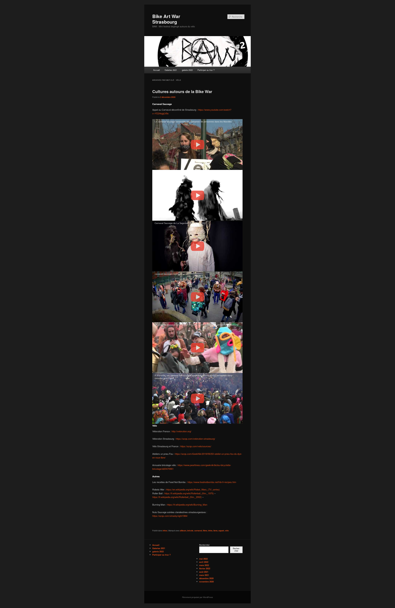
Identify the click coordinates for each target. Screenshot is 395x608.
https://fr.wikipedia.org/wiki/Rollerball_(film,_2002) (177, 497)
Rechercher (204, 544)
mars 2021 (204, 575)
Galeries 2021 (171, 70)
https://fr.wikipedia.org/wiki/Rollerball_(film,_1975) (189, 493)
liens (215, 530)
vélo (227, 530)
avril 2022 (203, 561)
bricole (190, 530)
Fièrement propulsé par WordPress (197, 597)
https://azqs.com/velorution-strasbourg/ (195, 438)
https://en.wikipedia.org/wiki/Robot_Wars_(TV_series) (193, 489)
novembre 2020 (206, 581)
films (205, 530)
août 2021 (203, 571)
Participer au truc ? (206, 70)
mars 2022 (204, 565)
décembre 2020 (206, 578)
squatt (221, 530)
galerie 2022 (187, 70)
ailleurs (183, 530)
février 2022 (204, 568)
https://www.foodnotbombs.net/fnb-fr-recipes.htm (211, 482)
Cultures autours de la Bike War (182, 91)
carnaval (198, 530)
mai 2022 (203, 558)
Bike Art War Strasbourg (166, 19)
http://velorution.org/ (181, 431)
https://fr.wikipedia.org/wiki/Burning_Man (187, 504)
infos (165, 530)
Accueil (156, 70)
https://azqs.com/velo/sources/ (195, 446)
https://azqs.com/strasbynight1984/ (170, 515)
